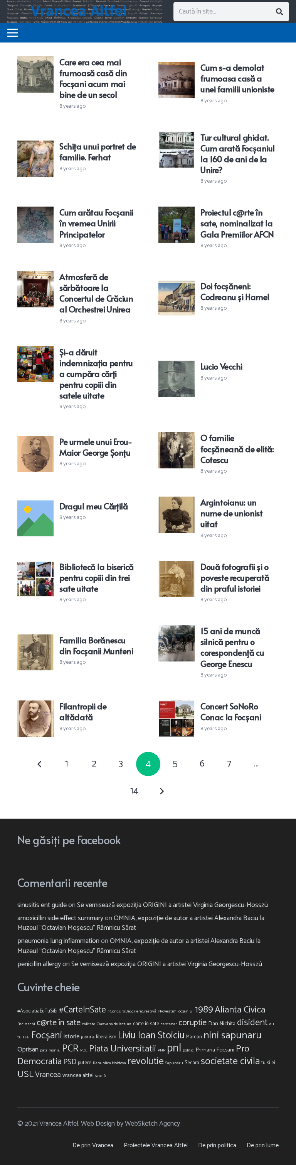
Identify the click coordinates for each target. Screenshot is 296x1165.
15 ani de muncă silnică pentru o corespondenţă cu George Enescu (232, 647)
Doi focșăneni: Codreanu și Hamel (234, 291)
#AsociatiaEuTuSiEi (37, 1011)
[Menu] (13, 32)
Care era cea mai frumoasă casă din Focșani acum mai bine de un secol (93, 78)
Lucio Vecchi (221, 366)
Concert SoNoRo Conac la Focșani (230, 711)
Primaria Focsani (214, 1050)
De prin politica (217, 1145)
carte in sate (146, 1024)
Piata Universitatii (122, 1048)
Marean (194, 1037)
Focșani (46, 1036)
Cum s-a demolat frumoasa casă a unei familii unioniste (237, 78)
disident (252, 1022)
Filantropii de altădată (82, 711)
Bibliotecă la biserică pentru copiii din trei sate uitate (96, 577)
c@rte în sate (59, 1023)
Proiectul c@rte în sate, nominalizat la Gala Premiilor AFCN (237, 222)
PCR (70, 1049)
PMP (161, 1050)
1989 (204, 1010)
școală (100, 1075)
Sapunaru (174, 1063)
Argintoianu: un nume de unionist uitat (231, 512)
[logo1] (85, 11)
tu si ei (268, 1063)
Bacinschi (26, 1024)
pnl (174, 1048)
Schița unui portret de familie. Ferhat (97, 151)
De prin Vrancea (92, 1145)
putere (84, 1063)
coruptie (192, 1023)
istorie (71, 1036)
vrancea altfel (78, 1075)
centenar (169, 1024)
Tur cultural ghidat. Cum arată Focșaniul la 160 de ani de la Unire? (237, 153)
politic (188, 1050)
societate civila (230, 1061)
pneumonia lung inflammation (58, 941)
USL (25, 1074)
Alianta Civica (240, 1009)
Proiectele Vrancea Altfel (156, 1145)
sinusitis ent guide (42, 905)
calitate (88, 1024)
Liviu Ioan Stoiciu (151, 1035)
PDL (83, 1050)
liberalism (106, 1037)
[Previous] (40, 764)
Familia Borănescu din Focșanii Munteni (96, 645)
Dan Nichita (221, 1023)
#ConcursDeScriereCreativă (132, 1011)
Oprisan (28, 1049)
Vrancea (48, 1075)
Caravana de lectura (114, 1024)
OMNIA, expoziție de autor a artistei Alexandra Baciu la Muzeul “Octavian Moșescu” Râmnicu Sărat (140, 923)
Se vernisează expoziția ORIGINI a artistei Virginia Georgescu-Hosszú (172, 905)
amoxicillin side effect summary (60, 918)
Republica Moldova (109, 1063)
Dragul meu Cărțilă (93, 506)
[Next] (162, 791)
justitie (87, 1037)
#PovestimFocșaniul (175, 1011)
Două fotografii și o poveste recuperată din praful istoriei (234, 577)
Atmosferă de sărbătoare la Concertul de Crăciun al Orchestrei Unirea (96, 293)
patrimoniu (50, 1050)
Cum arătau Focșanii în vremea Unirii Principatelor (96, 222)
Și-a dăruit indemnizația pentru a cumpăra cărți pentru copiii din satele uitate (96, 373)
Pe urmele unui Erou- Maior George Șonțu (95, 447)
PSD (69, 1062)
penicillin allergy (39, 964)
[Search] (279, 11)
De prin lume (263, 1145)
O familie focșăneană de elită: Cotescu (237, 448)
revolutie (146, 1061)
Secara (192, 1063)
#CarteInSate (82, 1009)
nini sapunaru (233, 1035)
